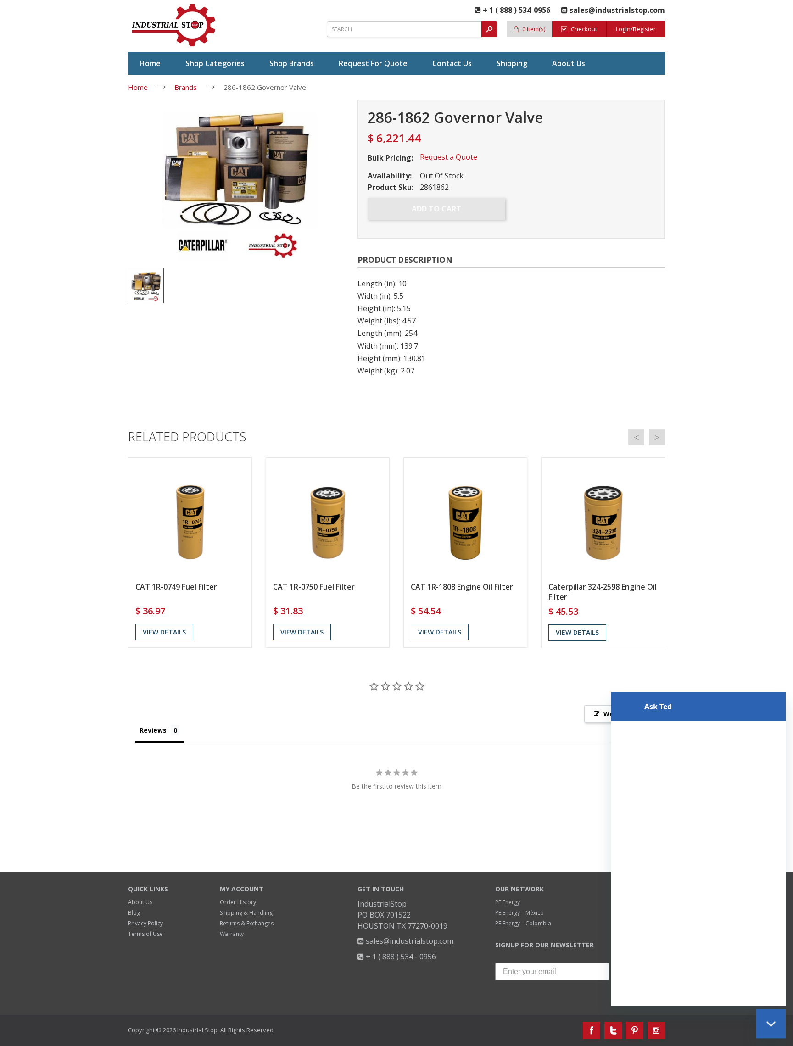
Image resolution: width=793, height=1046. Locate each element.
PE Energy (507, 902)
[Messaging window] (698, 845)
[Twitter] (613, 1030)
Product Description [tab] (404, 260)
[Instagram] (656, 1030)
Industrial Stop (197, 1030)
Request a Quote (448, 157)
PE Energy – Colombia (523, 923)
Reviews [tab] (153, 730)
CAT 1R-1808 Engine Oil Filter (462, 587)
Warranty (232, 934)
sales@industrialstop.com (408, 941)
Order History (238, 902)
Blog (134, 913)
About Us (140, 902)
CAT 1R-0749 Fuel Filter (176, 587)
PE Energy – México (519, 913)
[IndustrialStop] (174, 25)
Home (138, 87)
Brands (185, 87)
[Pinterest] (634, 1030)
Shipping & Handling (246, 913)
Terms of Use (145, 934)
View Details (164, 632)
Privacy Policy (145, 923)
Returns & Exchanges (247, 923)
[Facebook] (591, 1030)
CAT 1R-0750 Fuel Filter (314, 587)
